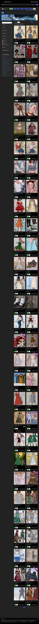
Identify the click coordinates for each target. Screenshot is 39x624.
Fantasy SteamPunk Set (18, 425)
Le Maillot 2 (4, 66)
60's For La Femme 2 (6, 64)
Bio (34, 8)
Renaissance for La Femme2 (31, 290)
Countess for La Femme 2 (31, 135)
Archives (10, 12)
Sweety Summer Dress (30, 485)
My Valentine (29, 193)
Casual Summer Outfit (17, 155)
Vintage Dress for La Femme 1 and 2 (8, 68)
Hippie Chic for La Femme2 (18, 174)
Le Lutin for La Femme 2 (30, 116)
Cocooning (28, 425)
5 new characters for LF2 (18, 58)
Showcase (6, 12)
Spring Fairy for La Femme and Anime (20, 524)
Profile (15, 8)
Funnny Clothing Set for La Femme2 (20, 135)
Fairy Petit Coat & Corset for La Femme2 (20, 251)
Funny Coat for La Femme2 (18, 232)
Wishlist (31, 8)
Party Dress (4, 71)
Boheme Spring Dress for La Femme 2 (20, 97)
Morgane (15, 466)
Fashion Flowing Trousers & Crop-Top (32, 367)
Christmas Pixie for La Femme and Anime (20, 543)
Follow (11, 8)
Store (19, 8)
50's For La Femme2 (30, 58)
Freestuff (27, 8)
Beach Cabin (5, 58)
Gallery (22, 8)
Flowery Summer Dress (18, 485)
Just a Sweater (5, 62)
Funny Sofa (28, 270)
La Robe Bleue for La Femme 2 (31, 251)
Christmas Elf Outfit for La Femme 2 (32, 328)
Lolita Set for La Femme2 (31, 155)
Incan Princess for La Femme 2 (7, 67)
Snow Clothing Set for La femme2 (32, 97)
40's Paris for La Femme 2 (7, 59)
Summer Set (29, 466)
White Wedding (5, 72)
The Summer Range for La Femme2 (20, 270)
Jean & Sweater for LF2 (6, 63)
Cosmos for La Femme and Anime (32, 524)
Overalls (28, 504)
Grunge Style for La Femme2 (31, 174)
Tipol (16, 41)
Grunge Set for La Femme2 (18, 193)
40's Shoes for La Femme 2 (18, 309)
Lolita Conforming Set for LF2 (18, 39)
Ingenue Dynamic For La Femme (32, 562)
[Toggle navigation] (2, 2)
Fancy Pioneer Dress (17, 504)
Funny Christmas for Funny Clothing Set (20, 116)
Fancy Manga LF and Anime (18, 562)
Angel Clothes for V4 (6, 75)
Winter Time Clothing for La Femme (19, 601)
